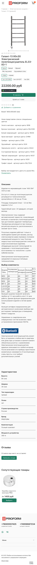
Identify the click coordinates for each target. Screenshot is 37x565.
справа (11, 75)
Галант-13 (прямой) (8, 11)
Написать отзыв (9, 458)
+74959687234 (27, 524)
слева (4, 75)
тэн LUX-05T (17, 79)
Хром (4, 68)
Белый (10, 68)
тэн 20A (26, 79)
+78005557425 (8, 524)
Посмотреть (6, 173)
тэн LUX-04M (6, 79)
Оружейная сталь (20, 71)
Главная (4, 9)
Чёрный (17, 68)
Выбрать (9, 500)
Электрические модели (19, 9)
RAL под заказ (7, 71)
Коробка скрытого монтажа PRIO (9, 492)
